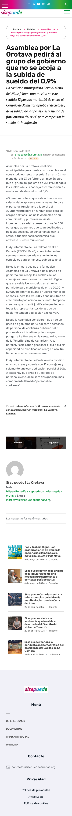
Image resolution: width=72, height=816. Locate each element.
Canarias (53, 559)
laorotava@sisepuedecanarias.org (28, 499)
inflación (37, 409)
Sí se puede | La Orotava (28, 154)
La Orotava (17, 158)
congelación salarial (18, 409)
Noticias (31, 29)
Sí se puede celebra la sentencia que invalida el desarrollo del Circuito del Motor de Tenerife (40, 623)
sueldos (11, 413)
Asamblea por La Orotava (32, 406)
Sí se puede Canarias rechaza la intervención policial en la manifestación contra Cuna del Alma (43, 599)
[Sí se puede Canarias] (11, 12)
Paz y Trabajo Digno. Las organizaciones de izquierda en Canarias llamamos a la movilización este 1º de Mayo (42, 551)
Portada (17, 29)
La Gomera (54, 654)
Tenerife (53, 607)
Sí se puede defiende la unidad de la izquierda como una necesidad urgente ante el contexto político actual (43, 575)
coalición (54, 406)
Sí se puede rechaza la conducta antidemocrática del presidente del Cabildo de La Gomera (44, 646)
